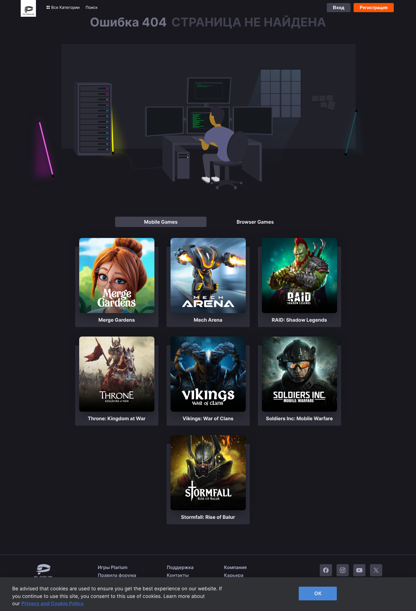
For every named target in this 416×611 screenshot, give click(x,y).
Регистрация (374, 7)
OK (318, 593)
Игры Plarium (113, 567)
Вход (338, 7)
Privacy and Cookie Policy (52, 603)
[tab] (161, 222)
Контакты (178, 575)
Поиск (91, 7)
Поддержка (180, 567)
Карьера (234, 575)
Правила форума (117, 575)
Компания (235, 567)
